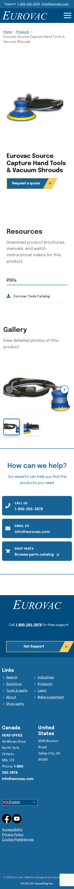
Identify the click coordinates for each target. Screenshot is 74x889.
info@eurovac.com (55, 4)
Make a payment (51, 697)
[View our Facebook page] (16, 818)
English (14, 802)
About (11, 697)
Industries (46, 677)
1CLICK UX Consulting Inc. (37, 883)
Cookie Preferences (18, 839)
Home (7, 32)
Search (11, 677)
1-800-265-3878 (28, 4)
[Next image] (64, 389)
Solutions (14, 684)
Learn (42, 690)
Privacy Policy (12, 835)
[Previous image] (9, 389)
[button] (37, 646)
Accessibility (12, 830)
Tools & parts (17, 690)
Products (22, 32)
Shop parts (15, 704)
